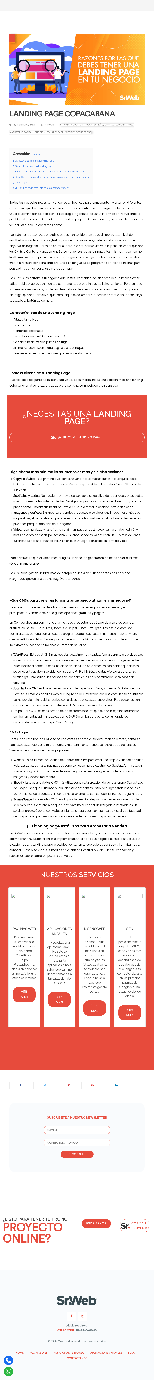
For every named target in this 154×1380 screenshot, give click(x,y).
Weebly (70, 132)
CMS (66, 125)
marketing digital (21, 132)
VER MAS (24, 994)
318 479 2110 (65, 1330)
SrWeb (49, 125)
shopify (40, 132)
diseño (98, 125)
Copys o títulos (82, 125)
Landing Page (124, 125)
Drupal (109, 125)
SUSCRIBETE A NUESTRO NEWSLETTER (77, 1117)
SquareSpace (55, 132)
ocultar (36, 154)
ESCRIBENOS (96, 1223)
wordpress (83, 132)
